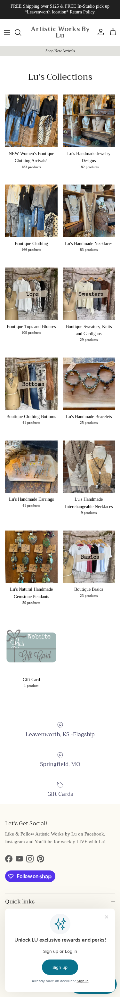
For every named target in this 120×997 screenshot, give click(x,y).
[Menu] (7, 32)
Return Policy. (83, 12)
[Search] (21, 32)
